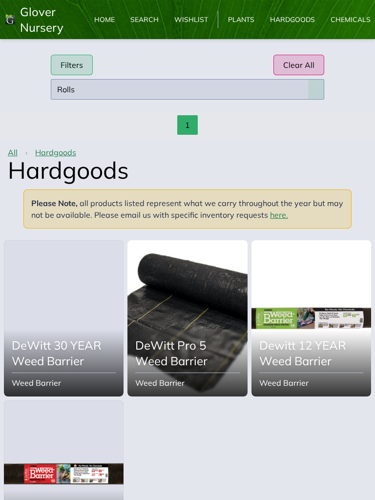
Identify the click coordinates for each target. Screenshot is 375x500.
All (13, 152)
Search (144, 19)
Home (104, 19)
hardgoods (55, 152)
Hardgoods (292, 19)
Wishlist (191, 19)
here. (279, 215)
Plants (241, 19)
